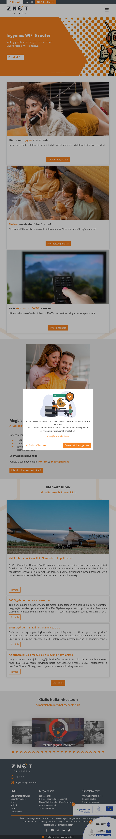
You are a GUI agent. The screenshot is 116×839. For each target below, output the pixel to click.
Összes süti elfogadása (77, 445)
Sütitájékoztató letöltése (58, 436)
